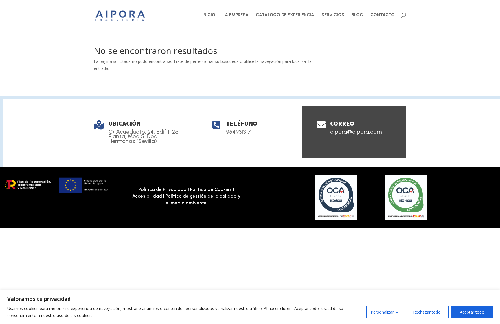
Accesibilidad (147, 196)
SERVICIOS (332, 15)
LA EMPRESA (236, 15)
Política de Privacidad (163, 189)
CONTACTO (382, 15)
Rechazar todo (427, 312)
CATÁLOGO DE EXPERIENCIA (285, 15)
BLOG (357, 15)
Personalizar (382, 312)
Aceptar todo (472, 312)
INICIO (208, 15)
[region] (250, 307)
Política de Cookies (211, 189)
